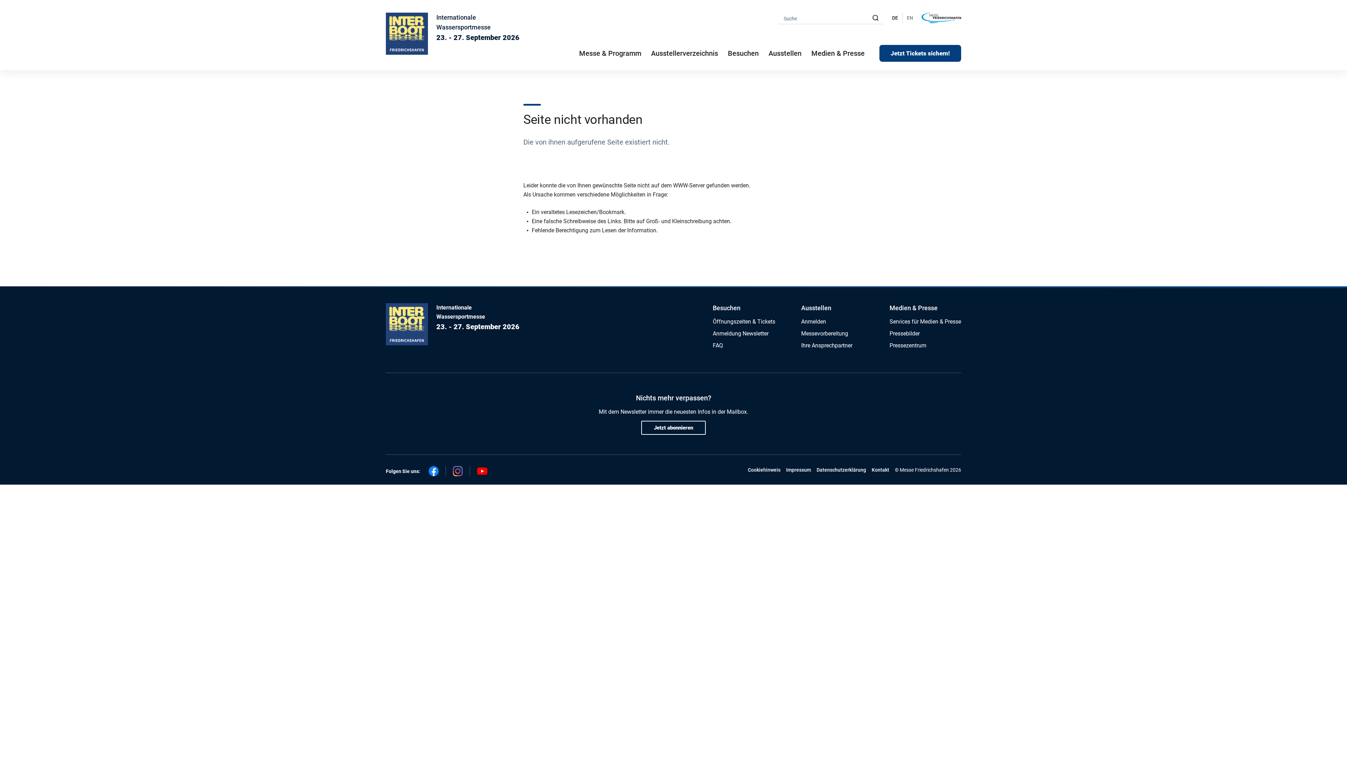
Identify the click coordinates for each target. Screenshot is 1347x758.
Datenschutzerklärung (841, 470)
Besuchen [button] (743, 53)
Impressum (798, 470)
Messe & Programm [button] (610, 53)
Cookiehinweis (764, 470)
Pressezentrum (908, 345)
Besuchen (726, 308)
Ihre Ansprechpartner (826, 345)
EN (910, 18)
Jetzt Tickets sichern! (920, 53)
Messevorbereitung (824, 333)
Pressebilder (905, 333)
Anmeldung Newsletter (741, 333)
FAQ (718, 345)
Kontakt (880, 470)
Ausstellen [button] (785, 53)
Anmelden (813, 321)
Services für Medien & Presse (925, 321)
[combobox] (830, 18)
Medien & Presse (838, 53)
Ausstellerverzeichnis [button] (684, 53)
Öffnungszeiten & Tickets (744, 321)
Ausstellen (816, 308)
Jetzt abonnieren (673, 428)
